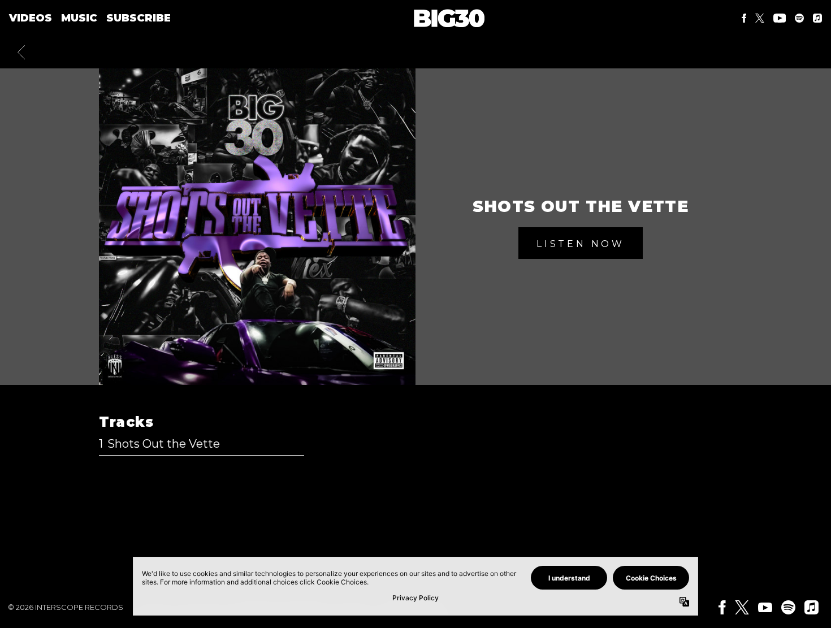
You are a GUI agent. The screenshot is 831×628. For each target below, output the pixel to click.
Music (79, 18)
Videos (30, 18)
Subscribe (138, 18)
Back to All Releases (416, 536)
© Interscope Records (65, 607)
